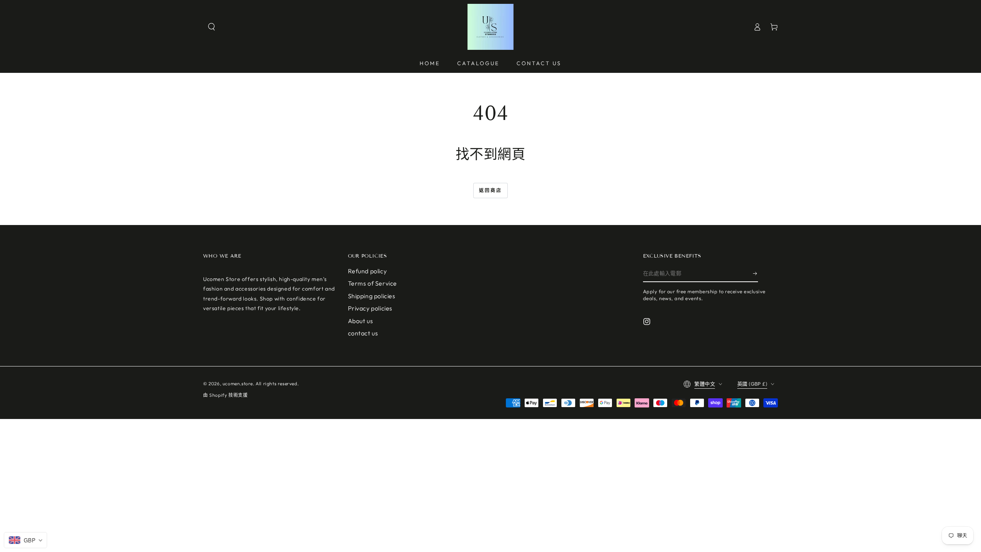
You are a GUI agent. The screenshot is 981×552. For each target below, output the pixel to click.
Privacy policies (370, 308)
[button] (211, 26)
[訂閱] (755, 273)
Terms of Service (372, 283)
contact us (363, 333)
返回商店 (490, 190)
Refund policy (367, 271)
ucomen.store (238, 383)
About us (360, 321)
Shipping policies (371, 296)
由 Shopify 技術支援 (225, 395)
